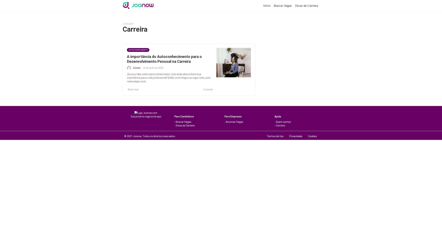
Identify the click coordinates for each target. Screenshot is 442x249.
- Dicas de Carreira (184, 125)
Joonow (136, 68)
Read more (133, 89)
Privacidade (295, 136)
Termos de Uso (275, 136)
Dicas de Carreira (306, 5)
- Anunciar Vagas (233, 122)
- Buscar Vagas (182, 122)
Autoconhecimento (138, 50)
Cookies (312, 136)
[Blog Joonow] (138, 5)
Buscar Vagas (283, 5)
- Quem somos (283, 122)
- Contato (280, 125)
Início (266, 5)
